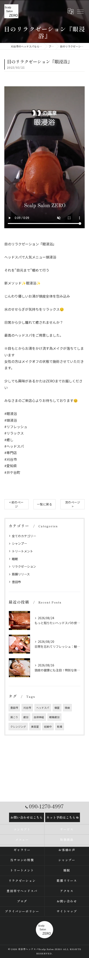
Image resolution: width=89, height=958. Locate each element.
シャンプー (19, 543)
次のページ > (72, 504)
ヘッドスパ (42, 707)
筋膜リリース (21, 574)
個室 (57, 707)
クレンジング (18, 726)
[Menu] (80, 11)
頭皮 (67, 707)
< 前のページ (16, 504)
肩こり (14, 717)
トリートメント (22, 551)
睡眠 (15, 559)
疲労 (26, 717)
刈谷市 (27, 707)
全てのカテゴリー (24, 536)
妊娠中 (48, 726)
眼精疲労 (54, 717)
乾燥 (59, 726)
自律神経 (39, 717)
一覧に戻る (44, 504)
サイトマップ (67, 911)
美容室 (35, 726)
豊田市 (16, 582)
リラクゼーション (24, 566)
